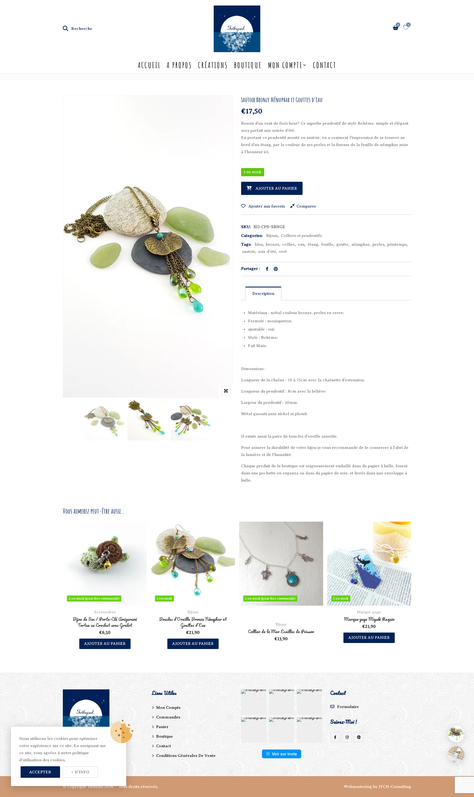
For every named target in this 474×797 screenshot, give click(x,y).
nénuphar (360, 244)
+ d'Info (80, 772)
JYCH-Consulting (395, 786)
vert (283, 251)
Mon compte (285, 65)
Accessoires (105, 612)
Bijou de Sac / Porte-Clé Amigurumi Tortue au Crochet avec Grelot (105, 622)
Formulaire (348, 706)
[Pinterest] (359, 737)
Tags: (246, 244)
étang (312, 244)
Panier (162, 727)
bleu (259, 244)
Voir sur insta (284, 753)
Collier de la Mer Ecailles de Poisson (281, 631)
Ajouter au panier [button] (105, 644)
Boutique (248, 65)
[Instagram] (347, 737)
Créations (213, 65)
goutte (342, 244)
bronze (272, 244)
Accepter (40, 772)
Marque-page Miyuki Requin (369, 619)
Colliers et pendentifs (301, 235)
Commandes (168, 717)
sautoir (248, 251)
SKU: (246, 227)
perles (378, 244)
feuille (327, 244)
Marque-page (369, 612)
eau (301, 244)
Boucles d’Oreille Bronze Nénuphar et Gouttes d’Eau (193, 622)
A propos (179, 65)
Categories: (252, 235)
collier (288, 244)
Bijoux (272, 235)
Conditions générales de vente (186, 755)
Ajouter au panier (276, 188)
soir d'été (267, 251)
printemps (397, 244)
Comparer (306, 206)
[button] (253, 702)
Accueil (149, 65)
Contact (324, 65)
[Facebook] (335, 737)
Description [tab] (263, 293)
